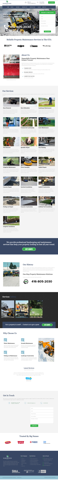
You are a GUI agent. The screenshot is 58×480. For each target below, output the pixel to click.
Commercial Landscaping (27, 127)
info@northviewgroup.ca (31, 3)
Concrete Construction (27, 206)
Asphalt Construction (44, 187)
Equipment (23, 464)
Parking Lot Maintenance (10, 355)
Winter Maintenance (9, 343)
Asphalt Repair (42, 167)
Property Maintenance (34, 461)
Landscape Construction (27, 355)
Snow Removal (7, 108)
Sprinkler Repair (25, 147)
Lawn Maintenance (44, 127)
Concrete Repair (7, 187)
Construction (32, 7)
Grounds (18, 7)
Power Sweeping (25, 167)
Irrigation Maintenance (9, 167)
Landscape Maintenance (45, 108)
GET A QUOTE (51, 2)
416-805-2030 (41, 3)
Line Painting (42, 147)
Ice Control (6, 127)
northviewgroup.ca (47, 467)
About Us (44, 7)
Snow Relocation (25, 108)
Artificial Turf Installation (45, 206)
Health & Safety (23, 465)
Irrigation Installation (9, 226)
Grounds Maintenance (27, 343)
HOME (8, 7)
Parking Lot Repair (8, 206)
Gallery (39, 7)
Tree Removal (6, 147)
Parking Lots (24, 7)
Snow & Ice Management (34, 462)
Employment (23, 462)
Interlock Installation (26, 187)
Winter (12, 7)
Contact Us (23, 468)
